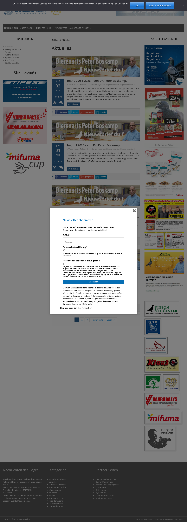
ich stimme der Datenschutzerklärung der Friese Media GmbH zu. (93, 253)
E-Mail (66, 235)
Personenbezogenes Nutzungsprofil (82, 261)
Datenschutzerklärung (74, 247)
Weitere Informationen (160, 5)
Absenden (93, 282)
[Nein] (183, 5)
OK (137, 5)
